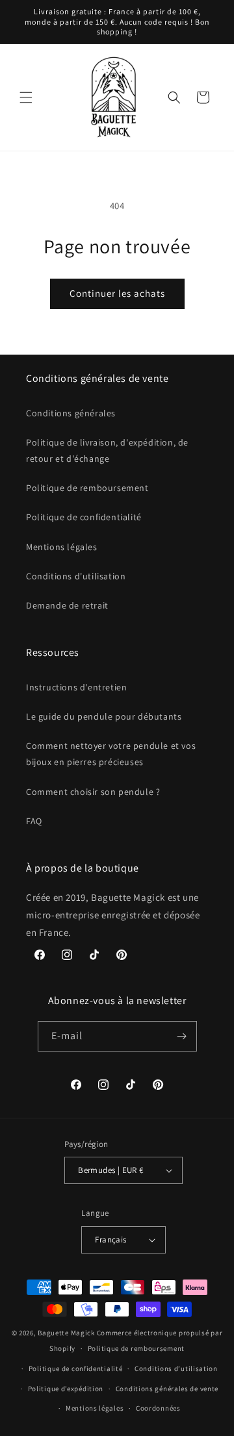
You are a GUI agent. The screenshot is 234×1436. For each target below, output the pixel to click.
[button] (26, 97)
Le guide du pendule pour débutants (103, 716)
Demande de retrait (67, 605)
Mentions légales (62, 547)
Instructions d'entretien (76, 687)
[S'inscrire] (182, 1036)
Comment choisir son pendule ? (93, 792)
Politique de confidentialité (84, 517)
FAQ (34, 821)
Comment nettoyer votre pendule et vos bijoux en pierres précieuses (111, 754)
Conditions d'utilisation (75, 576)
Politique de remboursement (87, 488)
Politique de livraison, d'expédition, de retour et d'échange (107, 450)
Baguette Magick (66, 1332)
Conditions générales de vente (167, 1388)
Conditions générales (71, 413)
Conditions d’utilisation (176, 1368)
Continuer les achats (117, 293)
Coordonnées (158, 1408)
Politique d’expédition (65, 1388)
